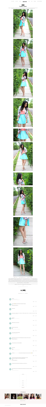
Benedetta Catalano (10, 300)
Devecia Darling (10, 365)
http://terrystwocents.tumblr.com (15, 370)
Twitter (24, 286)
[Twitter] (21, 293)
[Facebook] (22, 293)
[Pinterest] (23, 293)
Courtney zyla (10, 334)
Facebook (22, 286)
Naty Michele (25, 1)
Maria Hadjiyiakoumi (10, 359)
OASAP (26, 277)
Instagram (19, 286)
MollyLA (18, 277)
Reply (35, 301)
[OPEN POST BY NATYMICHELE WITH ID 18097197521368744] (7, 396)
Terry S (10, 370)
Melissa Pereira (10, 349)
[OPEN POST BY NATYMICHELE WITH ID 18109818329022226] (32, 396)
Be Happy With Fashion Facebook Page (15, 299)
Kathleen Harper (10, 339)
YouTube (27, 286)
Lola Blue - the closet (10, 329)
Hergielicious (10, 310)
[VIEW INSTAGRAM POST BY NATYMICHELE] (9, 398)
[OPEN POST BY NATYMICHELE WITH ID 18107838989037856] (38, 396)
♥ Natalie (10, 324)
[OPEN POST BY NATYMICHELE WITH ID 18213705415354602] (13, 396)
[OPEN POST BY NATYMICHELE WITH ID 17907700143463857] (26, 396)
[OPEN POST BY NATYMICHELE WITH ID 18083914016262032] (20, 396)
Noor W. (10, 305)
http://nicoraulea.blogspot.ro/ (16, 318)
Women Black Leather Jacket (14, 333)
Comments (26, 293)
